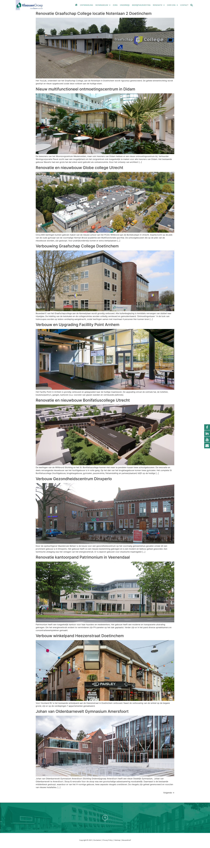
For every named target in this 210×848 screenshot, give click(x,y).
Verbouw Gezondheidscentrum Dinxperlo (74, 478)
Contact (184, 5)
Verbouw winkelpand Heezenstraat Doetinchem (80, 635)
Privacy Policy (108, 840)
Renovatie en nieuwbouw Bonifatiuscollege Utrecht (83, 400)
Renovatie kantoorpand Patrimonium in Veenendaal (83, 557)
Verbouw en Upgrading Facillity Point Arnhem (77, 324)
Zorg (115, 5)
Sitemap (117, 840)
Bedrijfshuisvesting (141, 5)
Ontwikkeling (86, 5)
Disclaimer (97, 840)
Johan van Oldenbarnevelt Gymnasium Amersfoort (82, 711)
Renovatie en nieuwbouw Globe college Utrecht (79, 167)
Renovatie (157, 5)
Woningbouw (101, 5)
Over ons (171, 5)
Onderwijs (125, 5)
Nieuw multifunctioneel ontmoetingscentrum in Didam (85, 89)
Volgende (168, 792)
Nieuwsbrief (126, 840)
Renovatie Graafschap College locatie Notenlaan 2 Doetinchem (94, 13)
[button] (192, 5)
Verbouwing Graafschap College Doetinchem (77, 246)
